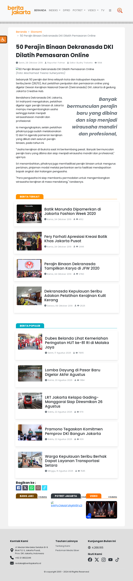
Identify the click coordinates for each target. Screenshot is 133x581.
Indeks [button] (53, 10)
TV (102, 10)
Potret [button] (78, 10)
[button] (110, 10)
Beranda (40, 10)
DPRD (66, 10)
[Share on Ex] (25, 487)
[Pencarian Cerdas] (120, 10)
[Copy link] (44, 487)
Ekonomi (36, 32)
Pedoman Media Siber (67, 550)
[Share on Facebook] (18, 487)
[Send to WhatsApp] (31, 487)
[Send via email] (38, 487)
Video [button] (92, 10)
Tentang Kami (62, 546)
